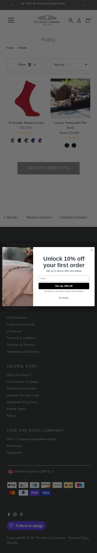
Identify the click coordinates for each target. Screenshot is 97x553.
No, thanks (64, 298)
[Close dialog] (92, 250)
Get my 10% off (64, 286)
